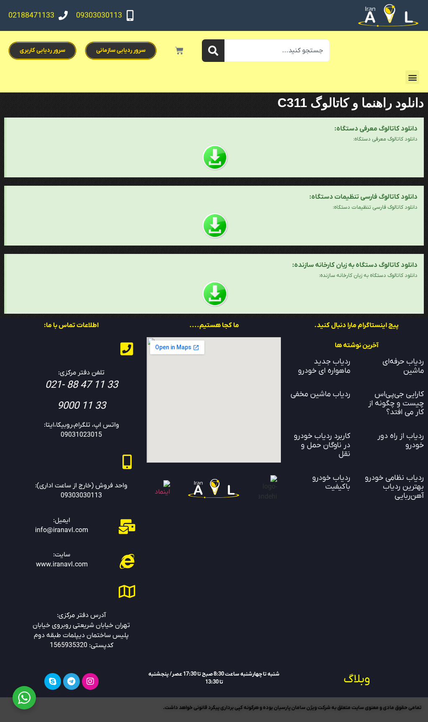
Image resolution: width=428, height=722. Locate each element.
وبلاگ (357, 679)
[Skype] (52, 681)
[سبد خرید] (179, 50)
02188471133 (31, 15)
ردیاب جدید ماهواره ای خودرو (324, 366)
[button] (412, 77)
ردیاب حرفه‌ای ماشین (403, 366)
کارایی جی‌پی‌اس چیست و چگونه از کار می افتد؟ (396, 403)
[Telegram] (71, 681)
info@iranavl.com (61, 530)
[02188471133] (63, 15)
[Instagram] (90, 681)
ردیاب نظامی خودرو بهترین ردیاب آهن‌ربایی (394, 487)
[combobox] (277, 50)
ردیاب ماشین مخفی (320, 394)
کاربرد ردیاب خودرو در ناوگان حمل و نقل (322, 445)
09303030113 (99, 15)
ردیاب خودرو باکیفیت (331, 482)
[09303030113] (130, 15)
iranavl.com (70, 565)
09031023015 (81, 435)
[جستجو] (213, 50)
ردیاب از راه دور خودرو (400, 440)
